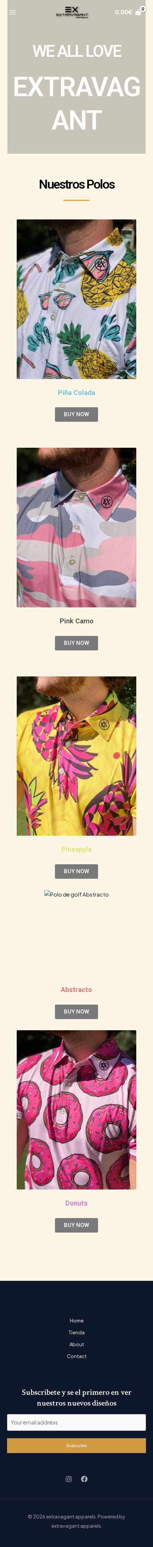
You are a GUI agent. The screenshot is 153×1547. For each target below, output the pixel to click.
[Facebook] (84, 1479)
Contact (77, 1356)
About (76, 1344)
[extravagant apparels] (72, 12)
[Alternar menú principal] (12, 12)
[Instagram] (68, 1479)
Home (77, 1321)
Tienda (77, 1332)
